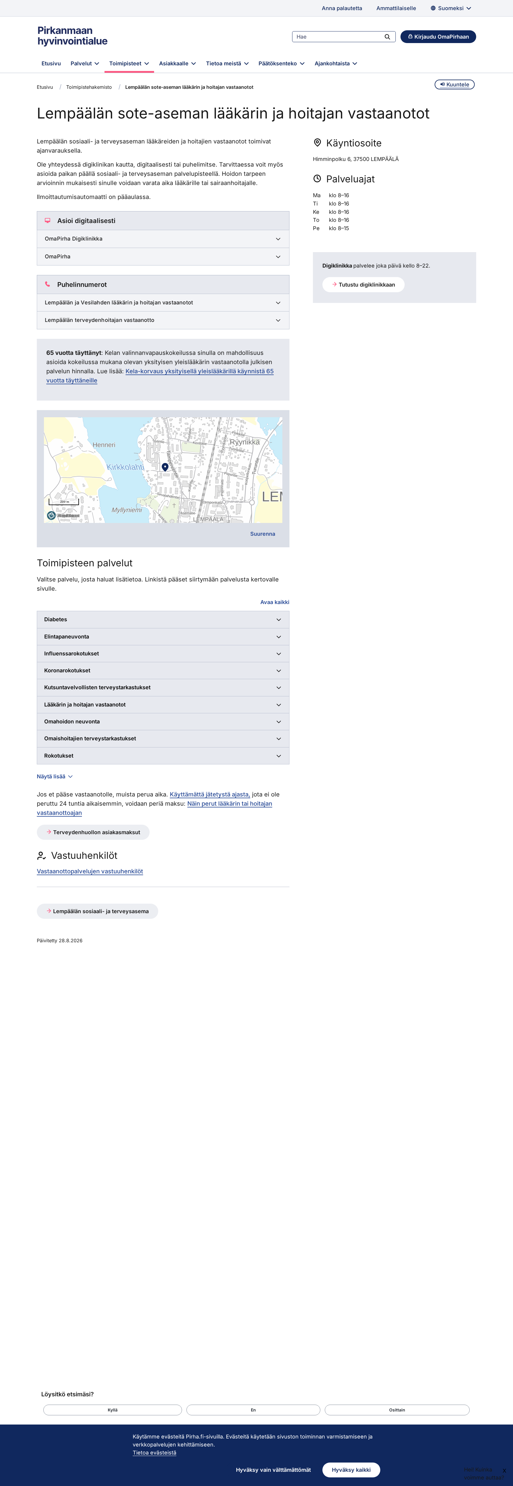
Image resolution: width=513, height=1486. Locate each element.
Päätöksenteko (278, 63)
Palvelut (82, 63)
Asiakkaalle (174, 63)
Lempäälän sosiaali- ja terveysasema (100, 911)
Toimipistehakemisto (89, 87)
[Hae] (387, 36)
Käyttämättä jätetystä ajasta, (210, 794)
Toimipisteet (126, 63)
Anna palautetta (342, 8)
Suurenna (262, 534)
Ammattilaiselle (396, 8)
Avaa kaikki (274, 602)
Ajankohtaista (333, 63)
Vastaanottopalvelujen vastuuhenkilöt (90, 871)
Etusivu (51, 63)
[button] (112, 1410)
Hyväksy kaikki (351, 1470)
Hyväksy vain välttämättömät (273, 1470)
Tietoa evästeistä (154, 1452)
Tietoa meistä (224, 63)
